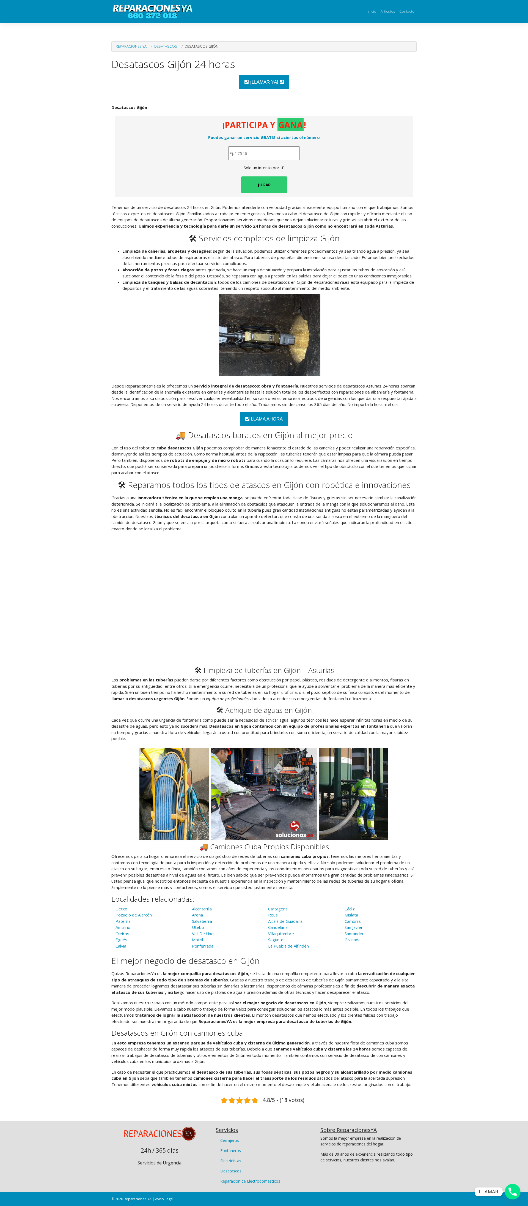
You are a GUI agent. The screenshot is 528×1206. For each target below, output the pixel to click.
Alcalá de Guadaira (285, 921)
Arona (197, 915)
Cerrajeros (229, 1140)
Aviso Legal (164, 1198)
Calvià (121, 946)
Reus (273, 915)
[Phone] (512, 1191)
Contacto (406, 11)
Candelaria (278, 927)
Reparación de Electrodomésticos (250, 1181)
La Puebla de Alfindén (288, 946)
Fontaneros (230, 1150)
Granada (353, 939)
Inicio (371, 11)
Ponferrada (202, 946)
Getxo (121, 909)
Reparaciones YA (131, 46)
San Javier (354, 927)
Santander (354, 933)
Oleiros (122, 933)
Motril (197, 939)
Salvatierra (202, 921)
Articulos (388, 11)
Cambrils (353, 921)
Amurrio (123, 927)
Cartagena (278, 909)
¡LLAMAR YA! (264, 82)
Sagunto (276, 939)
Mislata (351, 915)
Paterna (123, 921)
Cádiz (350, 909)
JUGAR (264, 184)
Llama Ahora (266, 419)
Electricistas (230, 1160)
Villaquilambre (281, 933)
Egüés (121, 939)
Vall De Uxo (203, 933)
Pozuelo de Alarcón (134, 915)
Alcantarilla (202, 909)
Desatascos (165, 46)
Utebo (198, 927)
